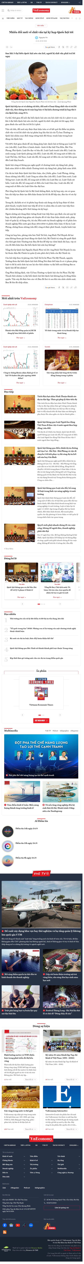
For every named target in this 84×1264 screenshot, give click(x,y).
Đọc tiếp (9, 392)
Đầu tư (20, 18)
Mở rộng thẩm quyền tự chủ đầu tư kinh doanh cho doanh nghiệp (19, 975)
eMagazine (74, 731)
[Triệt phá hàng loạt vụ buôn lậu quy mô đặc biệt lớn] (21, 996)
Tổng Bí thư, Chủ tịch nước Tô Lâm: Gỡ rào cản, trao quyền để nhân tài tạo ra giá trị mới (57, 590)
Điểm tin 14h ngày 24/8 (27, 829)
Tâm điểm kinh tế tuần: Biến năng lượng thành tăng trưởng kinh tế (21, 806)
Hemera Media (36, 1248)
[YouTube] (18, 1225)
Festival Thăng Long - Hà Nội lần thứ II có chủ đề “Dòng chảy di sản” (61, 1012)
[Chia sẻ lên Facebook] (59, 47)
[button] (39, 604)
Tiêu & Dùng (22, 2)
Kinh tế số (40, 18)
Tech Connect (51, 2)
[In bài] (7, 47)
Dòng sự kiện (41, 1026)
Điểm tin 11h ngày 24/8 (26, 843)
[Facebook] (4, 1225)
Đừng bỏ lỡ (10, 558)
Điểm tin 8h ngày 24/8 (26, 858)
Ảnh (4, 1188)
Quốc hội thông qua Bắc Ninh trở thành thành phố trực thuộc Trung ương (41, 648)
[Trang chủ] (3, 18)
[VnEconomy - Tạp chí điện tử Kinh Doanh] (41, 1138)
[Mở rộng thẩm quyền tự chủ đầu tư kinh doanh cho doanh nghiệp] (21, 960)
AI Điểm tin (41, 821)
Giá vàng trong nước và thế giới (18, 1111)
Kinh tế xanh (51, 18)
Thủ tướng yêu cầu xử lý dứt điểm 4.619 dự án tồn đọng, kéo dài (37, 619)
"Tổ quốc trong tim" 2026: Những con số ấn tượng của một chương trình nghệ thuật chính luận (43, 630)
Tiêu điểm (11, 18)
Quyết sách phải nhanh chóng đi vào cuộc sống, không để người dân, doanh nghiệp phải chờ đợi (56, 528)
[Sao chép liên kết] (71, 47)
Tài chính (29, 18)
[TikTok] (24, 1225)
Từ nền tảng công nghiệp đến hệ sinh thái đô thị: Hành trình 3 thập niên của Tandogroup (59, 808)
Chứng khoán (7, 2)
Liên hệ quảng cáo (62, 1208)
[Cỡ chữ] (11, 47)
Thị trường (64, 18)
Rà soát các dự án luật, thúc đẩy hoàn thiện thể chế (31, 638)
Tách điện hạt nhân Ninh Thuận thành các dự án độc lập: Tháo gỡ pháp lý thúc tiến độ (57, 398)
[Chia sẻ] (75, 47)
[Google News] (50, 47)
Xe (32, 2)
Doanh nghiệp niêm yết (10, 304)
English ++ (65, 2)
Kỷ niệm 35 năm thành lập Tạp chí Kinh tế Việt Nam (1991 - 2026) (61, 1056)
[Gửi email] (67, 47)
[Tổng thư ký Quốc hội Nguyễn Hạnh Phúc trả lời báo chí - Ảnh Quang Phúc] (41, 61)
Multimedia (11, 731)
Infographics (64, 731)
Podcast (55, 731)
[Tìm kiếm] (9, 10)
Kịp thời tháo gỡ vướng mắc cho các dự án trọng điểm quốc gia (36, 658)
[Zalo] (31, 1225)
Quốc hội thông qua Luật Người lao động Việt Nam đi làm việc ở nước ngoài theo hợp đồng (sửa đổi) (57, 425)
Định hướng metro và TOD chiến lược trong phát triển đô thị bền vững (19, 1058)
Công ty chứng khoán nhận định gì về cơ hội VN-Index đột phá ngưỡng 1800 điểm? (21, 375)
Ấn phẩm (41, 671)
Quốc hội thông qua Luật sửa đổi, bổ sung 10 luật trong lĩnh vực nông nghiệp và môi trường (56, 491)
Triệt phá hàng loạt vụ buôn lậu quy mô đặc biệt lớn (19, 1012)
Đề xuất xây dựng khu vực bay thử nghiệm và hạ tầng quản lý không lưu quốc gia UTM (41, 933)
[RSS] (4, 1232)
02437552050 (51, 1203)
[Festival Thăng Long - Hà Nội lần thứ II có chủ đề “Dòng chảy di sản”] (62, 996)
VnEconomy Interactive (56, 1111)
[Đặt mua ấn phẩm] (75, 10)
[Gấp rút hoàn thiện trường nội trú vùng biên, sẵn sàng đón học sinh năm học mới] (62, 960)
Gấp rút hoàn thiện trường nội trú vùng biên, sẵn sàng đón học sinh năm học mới (60, 977)
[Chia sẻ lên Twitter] (63, 47)
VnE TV (39, 2)
